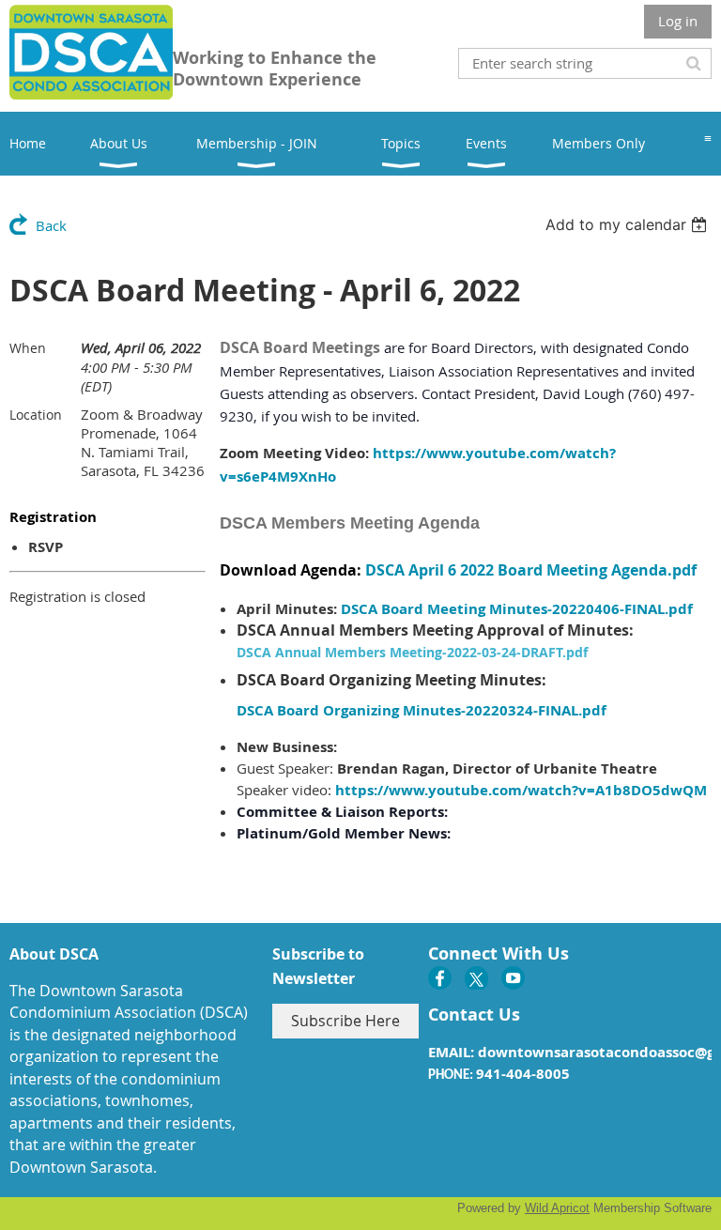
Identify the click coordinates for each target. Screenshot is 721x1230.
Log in (678, 20)
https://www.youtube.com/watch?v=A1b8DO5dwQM (521, 790)
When (27, 348)
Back (51, 225)
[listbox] (628, 224)
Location (35, 414)
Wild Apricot (557, 1208)
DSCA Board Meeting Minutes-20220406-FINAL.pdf (517, 609)
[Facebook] (440, 978)
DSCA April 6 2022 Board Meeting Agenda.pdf (531, 570)
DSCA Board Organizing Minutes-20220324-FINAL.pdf (421, 710)
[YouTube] (513, 978)
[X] (476, 978)
